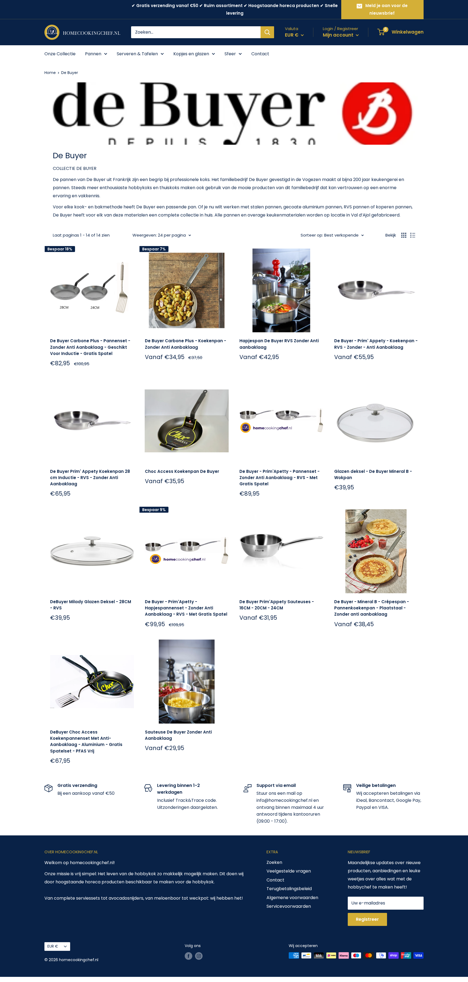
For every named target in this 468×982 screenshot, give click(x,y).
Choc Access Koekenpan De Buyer (182, 471)
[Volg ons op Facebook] (188, 956)
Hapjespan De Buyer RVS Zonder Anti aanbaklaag (279, 344)
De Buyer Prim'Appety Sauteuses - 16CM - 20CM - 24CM (276, 605)
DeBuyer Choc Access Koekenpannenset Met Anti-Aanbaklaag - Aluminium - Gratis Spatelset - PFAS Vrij (86, 741)
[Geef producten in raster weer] (403, 235)
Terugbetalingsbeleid (289, 889)
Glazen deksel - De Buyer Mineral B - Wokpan (373, 474)
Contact (260, 54)
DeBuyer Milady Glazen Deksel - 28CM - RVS (90, 605)
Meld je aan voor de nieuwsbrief (386, 9)
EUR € (52, 946)
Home (50, 72)
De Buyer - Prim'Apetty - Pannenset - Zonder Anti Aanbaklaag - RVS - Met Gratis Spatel (279, 478)
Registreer (367, 919)
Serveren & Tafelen (137, 54)
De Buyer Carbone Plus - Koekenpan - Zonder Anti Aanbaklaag (185, 344)
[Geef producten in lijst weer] (412, 235)
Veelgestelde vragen (288, 871)
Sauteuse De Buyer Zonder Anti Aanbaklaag (178, 735)
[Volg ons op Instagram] (199, 956)
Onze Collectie (60, 54)
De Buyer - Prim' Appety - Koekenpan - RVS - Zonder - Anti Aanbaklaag (376, 344)
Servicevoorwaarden (288, 906)
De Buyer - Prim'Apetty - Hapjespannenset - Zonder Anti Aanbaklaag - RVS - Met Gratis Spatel (186, 608)
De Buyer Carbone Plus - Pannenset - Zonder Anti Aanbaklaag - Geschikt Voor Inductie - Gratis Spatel (90, 347)
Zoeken (274, 862)
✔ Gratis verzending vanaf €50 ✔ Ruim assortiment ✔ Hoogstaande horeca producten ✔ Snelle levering (235, 9)
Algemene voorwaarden (292, 897)
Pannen (93, 54)
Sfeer (230, 54)
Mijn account (339, 35)
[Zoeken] (267, 32)
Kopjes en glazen (191, 54)
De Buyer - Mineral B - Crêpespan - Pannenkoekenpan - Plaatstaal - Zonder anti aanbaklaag (371, 608)
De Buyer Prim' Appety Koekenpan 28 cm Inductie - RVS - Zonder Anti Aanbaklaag (90, 478)
